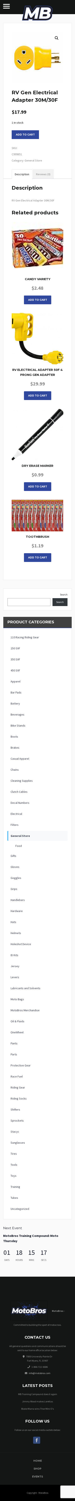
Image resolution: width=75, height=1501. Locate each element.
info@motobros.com (39, 1373)
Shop (37, 1468)
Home (37, 1460)
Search (64, 594)
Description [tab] (22, 174)
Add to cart (25, 134)
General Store (33, 160)
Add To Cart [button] (37, 299)
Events (37, 1476)
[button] (56, 38)
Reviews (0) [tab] (43, 174)
